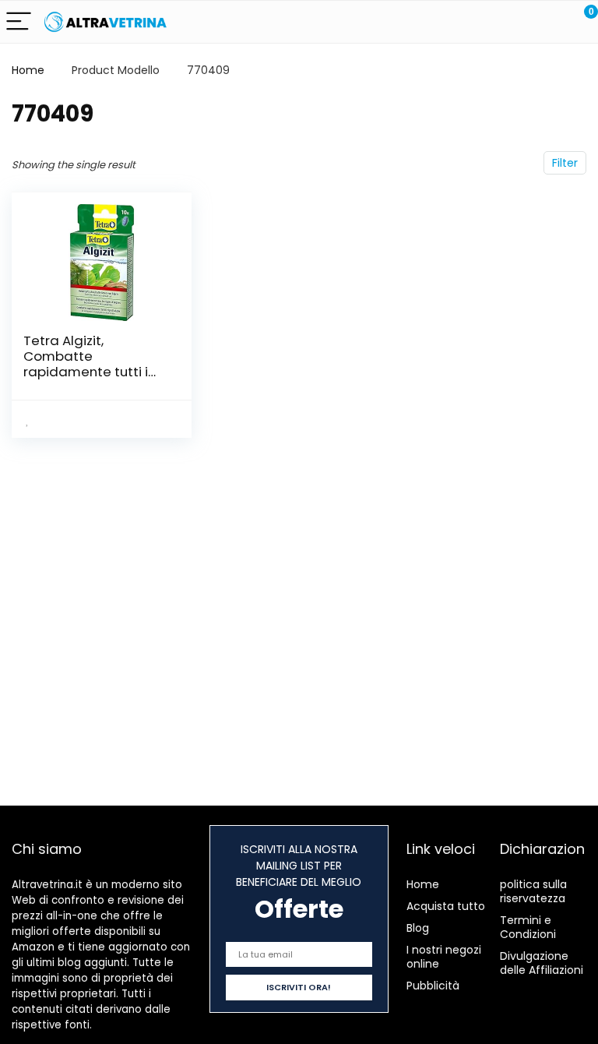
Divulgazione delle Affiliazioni (541, 963)
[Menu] (18, 22)
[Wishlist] (549, 21)
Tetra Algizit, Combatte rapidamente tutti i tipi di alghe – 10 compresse (85, 371)
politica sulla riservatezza (533, 891)
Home (28, 70)
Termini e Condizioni (528, 927)
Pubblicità (432, 985)
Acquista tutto (445, 906)
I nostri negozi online (443, 957)
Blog (417, 928)
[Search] (516, 22)
